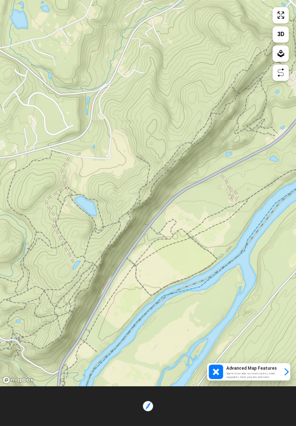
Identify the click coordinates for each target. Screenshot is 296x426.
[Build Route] (281, 73)
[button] (248, 372)
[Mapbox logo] (18, 380)
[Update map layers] (281, 53)
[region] (148, 193)
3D (280, 34)
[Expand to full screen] (281, 15)
